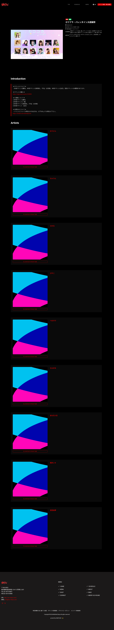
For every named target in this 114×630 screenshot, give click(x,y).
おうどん (53, 131)
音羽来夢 (53, 510)
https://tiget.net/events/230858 (22, 94)
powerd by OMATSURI (56, 618)
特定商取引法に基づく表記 (40, 610)
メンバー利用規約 (75, 610)
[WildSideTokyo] (9, 4)
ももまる (53, 368)
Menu (62, 589)
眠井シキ (53, 463)
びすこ (52, 273)
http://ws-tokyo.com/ (10, 597)
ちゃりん (53, 178)
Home (62, 586)
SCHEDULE (77, 4)
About (90, 589)
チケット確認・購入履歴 (104, 4)
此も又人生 (54, 415)
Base (90, 592)
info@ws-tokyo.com (11, 599)
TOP (69, 4)
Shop (62, 592)
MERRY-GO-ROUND (94, 595)
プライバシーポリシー (64, 610)
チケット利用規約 (52, 610)
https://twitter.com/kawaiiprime (22, 113)
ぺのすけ (53, 321)
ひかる (52, 226)
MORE (87, 4)
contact (63, 595)
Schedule (91, 586)
